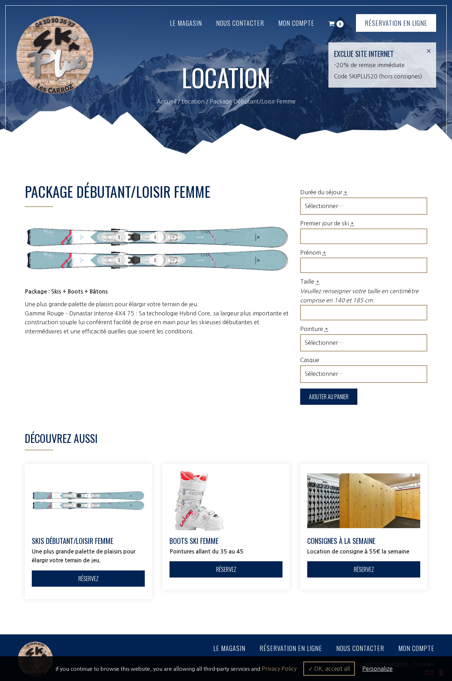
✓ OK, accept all (329, 668)
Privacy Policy (279, 668)
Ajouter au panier (329, 396)
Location (193, 101)
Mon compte (296, 23)
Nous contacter (240, 23)
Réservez (88, 578)
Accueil (166, 101)
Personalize (377, 668)
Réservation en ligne (396, 23)
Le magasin (186, 23)
